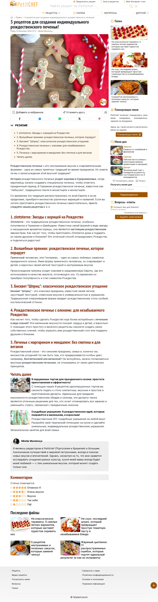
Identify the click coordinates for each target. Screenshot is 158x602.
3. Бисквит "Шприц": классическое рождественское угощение (53, 141)
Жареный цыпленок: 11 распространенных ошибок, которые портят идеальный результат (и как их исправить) (83, 550)
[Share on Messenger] (40, 119)
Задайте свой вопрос (130, 217)
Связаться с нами (91, 571)
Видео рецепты (19, 575)
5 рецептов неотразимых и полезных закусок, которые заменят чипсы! (43, 548)
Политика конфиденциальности (98, 575)
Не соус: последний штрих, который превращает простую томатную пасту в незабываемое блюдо (83, 526)
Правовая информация (93, 584)
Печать (142, 181)
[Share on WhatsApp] (60, 119)
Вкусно (31, 496)
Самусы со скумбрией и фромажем (135, 150)
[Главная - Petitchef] (11, 17)
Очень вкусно (35, 491)
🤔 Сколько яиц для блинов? (124, 207)
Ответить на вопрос (118, 209)
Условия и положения (93, 579)
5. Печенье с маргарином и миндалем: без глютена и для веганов (54, 152)
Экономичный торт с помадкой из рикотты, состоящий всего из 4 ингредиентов (134, 173)
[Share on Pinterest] (99, 119)
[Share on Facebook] (19, 119)
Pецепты (51, 13)
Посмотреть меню (124, 181)
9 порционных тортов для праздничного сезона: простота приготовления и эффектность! (67, 381)
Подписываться (129, 194)
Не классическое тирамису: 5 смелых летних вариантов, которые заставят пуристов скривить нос (33, 526)
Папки (80, 13)
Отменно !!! (34, 487)
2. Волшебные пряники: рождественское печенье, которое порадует (56, 137)
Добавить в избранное (29, 112)
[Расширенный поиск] (136, 6)
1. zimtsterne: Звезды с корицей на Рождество (43, 132)
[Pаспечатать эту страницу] (106, 112)
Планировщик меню (127, 134)
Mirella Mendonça (45, 31)
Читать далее (24, 156)
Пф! (29, 504)
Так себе (32, 500)
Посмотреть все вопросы (135, 213)
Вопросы (110, 13)
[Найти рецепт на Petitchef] (131, 6)
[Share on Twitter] (80, 119)
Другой (140, 13)
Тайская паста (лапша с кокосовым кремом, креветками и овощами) (135, 161)
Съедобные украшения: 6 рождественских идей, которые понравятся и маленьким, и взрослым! (68, 413)
